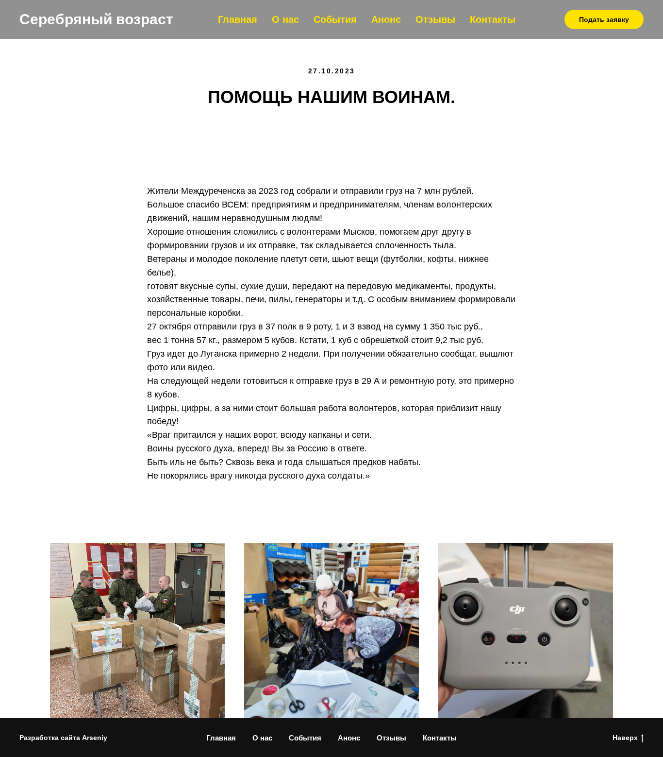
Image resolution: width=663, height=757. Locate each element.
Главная (237, 19)
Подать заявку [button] (604, 19)
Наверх (625, 737)
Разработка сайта (49, 737)
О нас (285, 19)
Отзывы (435, 19)
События (335, 19)
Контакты (492, 19)
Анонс (386, 19)
